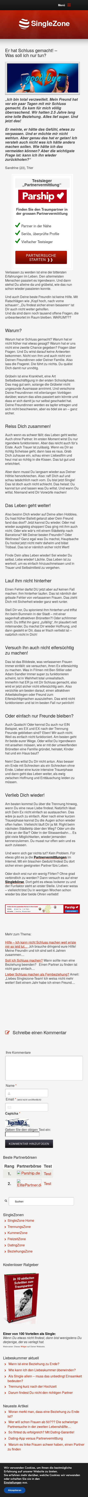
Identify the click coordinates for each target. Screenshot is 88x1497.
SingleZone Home (21, 1220)
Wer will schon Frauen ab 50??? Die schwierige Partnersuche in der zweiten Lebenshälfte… (43, 1424)
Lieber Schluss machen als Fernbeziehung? (37, 974)
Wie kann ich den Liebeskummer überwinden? (42, 1370)
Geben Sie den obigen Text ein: (28, 1129)
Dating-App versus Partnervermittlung (35, 1438)
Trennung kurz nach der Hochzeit (32, 1386)
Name (11, 1085)
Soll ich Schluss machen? (24, 960)
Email (23, 1099)
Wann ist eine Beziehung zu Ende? (33, 1363)
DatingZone (16, 1245)
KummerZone (17, 1232)
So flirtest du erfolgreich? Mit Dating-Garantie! (41, 1432)
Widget (24, 1346)
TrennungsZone (19, 1226)
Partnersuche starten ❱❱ (41, 257)
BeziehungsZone (20, 1251)
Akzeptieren (14, 1490)
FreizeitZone (17, 1238)
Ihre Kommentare (18, 1052)
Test (47, 1173)
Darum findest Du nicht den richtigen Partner (40, 1392)
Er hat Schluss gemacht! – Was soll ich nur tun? (31, 52)
